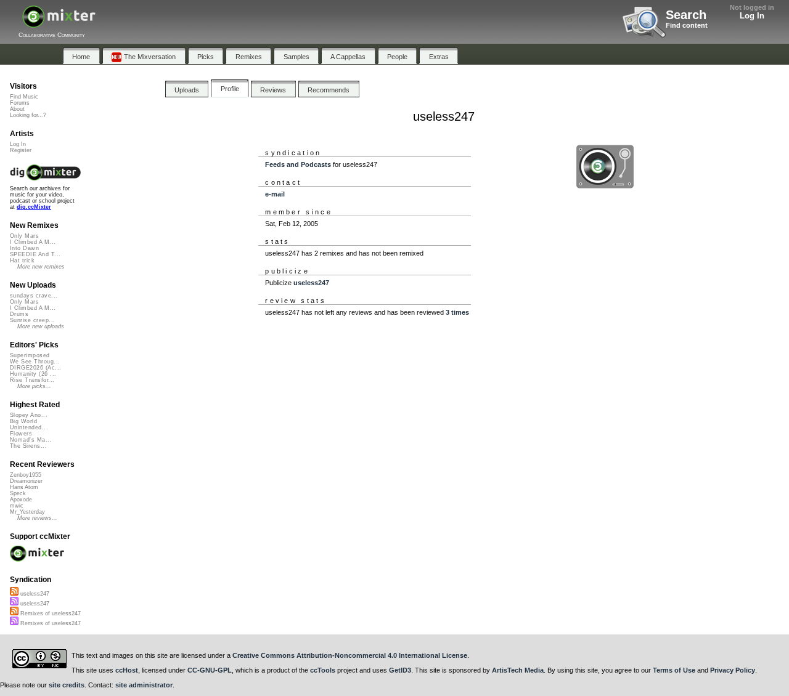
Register (20, 150)
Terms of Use (674, 670)
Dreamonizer (26, 481)
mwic (16, 506)
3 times (457, 312)
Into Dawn (24, 248)
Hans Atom (24, 487)
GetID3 (400, 670)
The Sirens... (28, 446)
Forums (20, 103)
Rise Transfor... (32, 380)
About (17, 109)
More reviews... (37, 518)
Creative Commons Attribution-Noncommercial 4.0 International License (349, 655)
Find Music (24, 97)
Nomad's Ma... (31, 440)
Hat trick (22, 260)
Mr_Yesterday (27, 512)
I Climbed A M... (32, 242)
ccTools (322, 670)
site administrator (144, 685)
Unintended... (29, 427)
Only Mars (24, 236)
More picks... (34, 386)
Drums (19, 314)
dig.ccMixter (34, 207)
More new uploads (40, 326)
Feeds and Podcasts (298, 164)
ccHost (126, 670)
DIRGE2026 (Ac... (35, 368)
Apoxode (21, 499)
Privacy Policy (732, 670)
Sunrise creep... (32, 320)
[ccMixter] (58, 23)
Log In (752, 15)
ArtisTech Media (518, 670)
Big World (23, 421)
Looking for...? (28, 115)
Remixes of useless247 (49, 613)
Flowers (21, 434)
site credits (66, 685)
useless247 (311, 282)
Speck (18, 493)
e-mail (275, 194)
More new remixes (41, 267)
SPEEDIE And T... (35, 254)
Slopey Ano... (28, 415)
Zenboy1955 (25, 475)
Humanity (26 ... (33, 374)
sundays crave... (33, 296)
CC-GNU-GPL (209, 670)
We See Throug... (35, 361)
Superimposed (30, 355)
